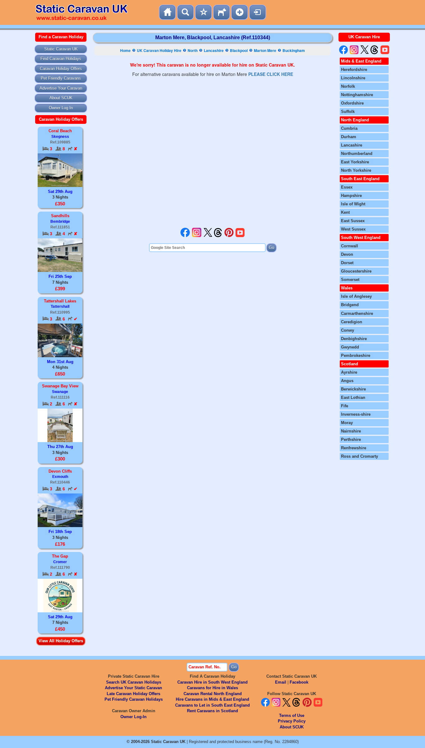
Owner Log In (61, 107)
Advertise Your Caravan (61, 88)
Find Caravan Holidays (60, 58)
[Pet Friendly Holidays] (221, 12)
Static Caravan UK (61, 49)
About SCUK (60, 98)
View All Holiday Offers (61, 640)
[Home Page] (167, 12)
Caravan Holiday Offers (61, 68)
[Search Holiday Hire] (185, 12)
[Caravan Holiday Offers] (203, 12)
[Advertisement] (212, 152)
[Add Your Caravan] (239, 12)
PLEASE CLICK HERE (270, 74)
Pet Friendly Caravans (61, 78)
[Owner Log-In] (257, 12)
